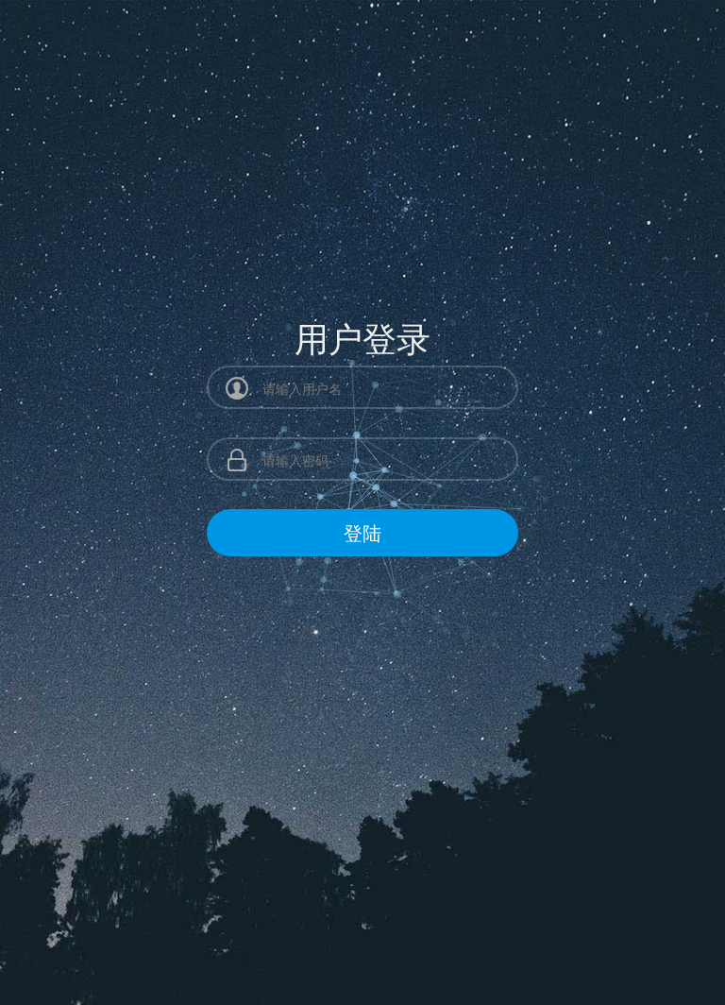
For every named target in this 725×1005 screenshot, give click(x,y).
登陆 (362, 532)
